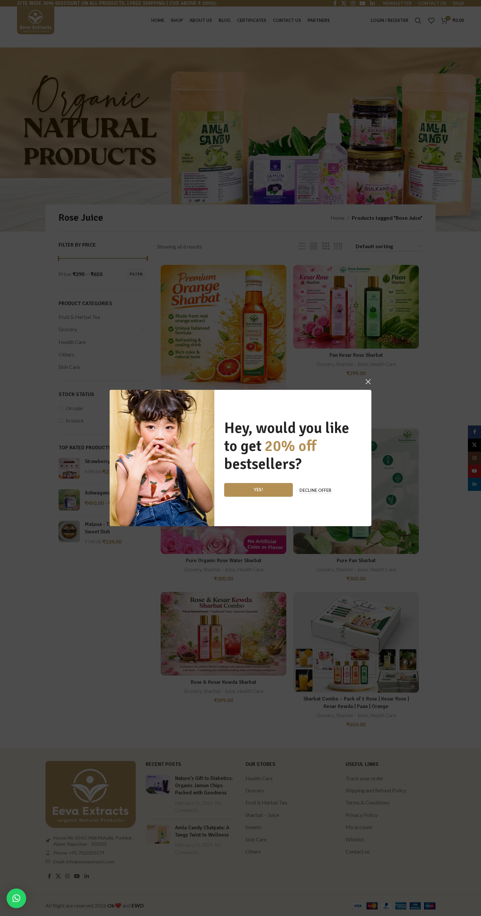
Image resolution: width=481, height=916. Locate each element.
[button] (16, 898)
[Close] (368, 381)
